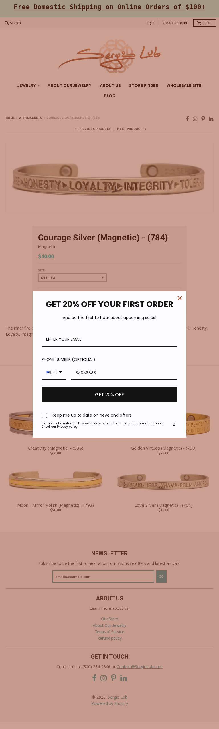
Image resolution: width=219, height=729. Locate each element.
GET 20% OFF (109, 394)
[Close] (179, 298)
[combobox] (54, 372)
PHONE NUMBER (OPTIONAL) (68, 359)
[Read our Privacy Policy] (174, 424)
